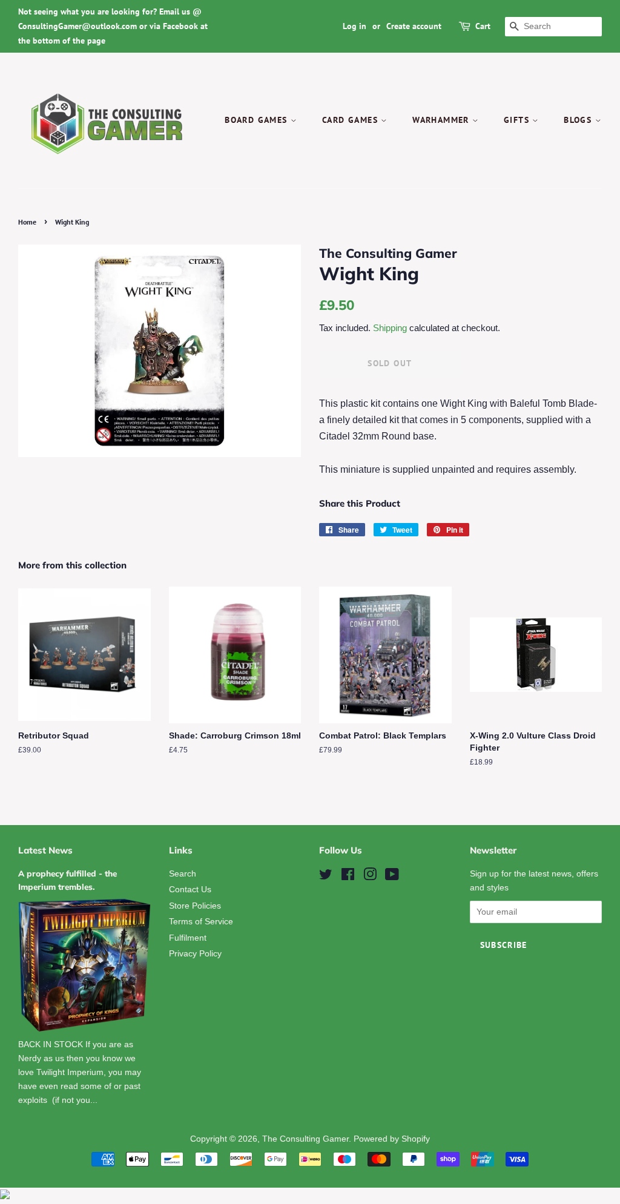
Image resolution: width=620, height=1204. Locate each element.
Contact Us (190, 889)
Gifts (518, 119)
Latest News (45, 850)
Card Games (351, 119)
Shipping (390, 328)
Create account (413, 26)
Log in (354, 26)
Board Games (258, 119)
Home (27, 221)
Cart (482, 26)
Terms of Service (201, 921)
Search (182, 873)
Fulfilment (187, 937)
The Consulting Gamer (305, 1138)
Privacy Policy (195, 953)
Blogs (579, 119)
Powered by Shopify (392, 1138)
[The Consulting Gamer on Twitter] (325, 876)
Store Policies (195, 905)
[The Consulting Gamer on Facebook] (348, 876)
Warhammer (442, 119)
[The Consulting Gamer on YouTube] (392, 876)
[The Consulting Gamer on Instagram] (370, 876)
